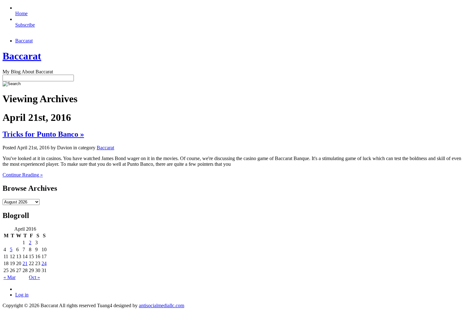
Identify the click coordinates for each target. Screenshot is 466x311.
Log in (22, 294)
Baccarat (24, 40)
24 (44, 263)
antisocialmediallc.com (161, 305)
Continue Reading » (23, 174)
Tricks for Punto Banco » (43, 134)
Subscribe (25, 25)
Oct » (34, 277)
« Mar (9, 277)
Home (21, 13)
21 (25, 263)
